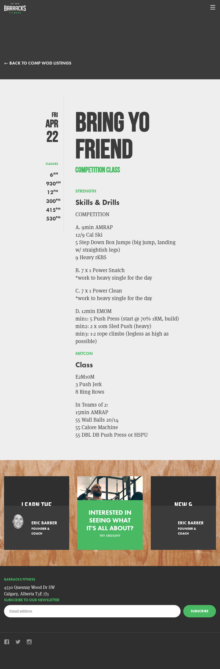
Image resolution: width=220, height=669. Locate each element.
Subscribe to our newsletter (32, 599)
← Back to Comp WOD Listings (37, 63)
